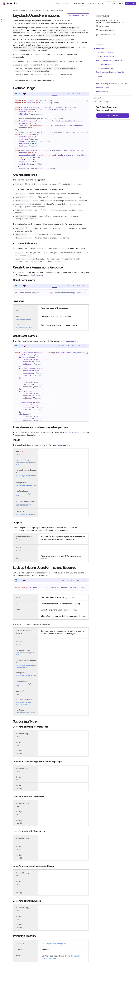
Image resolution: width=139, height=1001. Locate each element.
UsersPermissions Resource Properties (110, 72)
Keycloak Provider (35, 10)
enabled (19, 547)
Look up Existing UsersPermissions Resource (112, 84)
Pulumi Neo (80, 3)
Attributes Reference (106, 56)
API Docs (46, 10)
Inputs (100, 76)
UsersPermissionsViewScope (25, 514)
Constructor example (106, 68)
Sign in (120, 3)
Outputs (101, 80)
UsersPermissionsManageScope (26, 485)
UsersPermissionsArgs (65, 293)
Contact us (111, 3)
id (16, 556)
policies (19, 751)
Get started (130, 3)
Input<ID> (54, 587)
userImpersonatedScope (25, 501)
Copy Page (100, 98)
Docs (57, 3)
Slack (92, 3)
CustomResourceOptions (24, 327)
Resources (38, 275)
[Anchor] (62, 15)
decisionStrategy (22, 734)
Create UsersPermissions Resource (109, 60)
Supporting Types (102, 88)
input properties (71, 341)
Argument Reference (105, 52)
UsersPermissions (57, 10)
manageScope (21, 483)
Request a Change (103, 102)
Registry (68, 3)
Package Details (102, 91)
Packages (24, 10)
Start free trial (112, 115)
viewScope (20, 511)
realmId (18, 451)
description (20, 742)
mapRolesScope (22, 491)
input (59, 445)
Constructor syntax (105, 64)
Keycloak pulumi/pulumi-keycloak (54, 943)
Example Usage (102, 49)
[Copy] (87, 101)
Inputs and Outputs (76, 432)
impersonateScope (23, 460)
